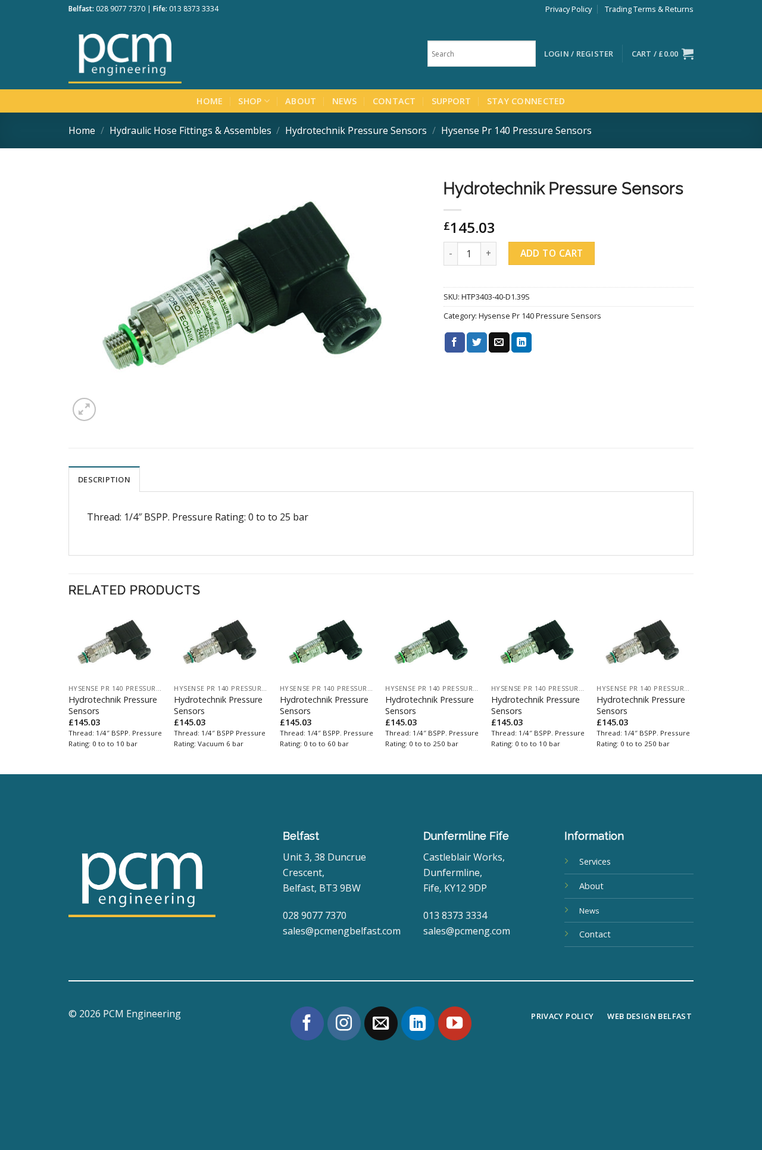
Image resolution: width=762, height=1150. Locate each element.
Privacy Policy (568, 9)
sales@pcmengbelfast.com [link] (342, 930)
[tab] (104, 478)
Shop (249, 101)
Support (451, 101)
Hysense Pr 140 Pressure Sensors (516, 130)
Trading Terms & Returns (649, 9)
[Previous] (69, 692)
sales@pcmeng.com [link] (466, 930)
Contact (394, 101)
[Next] (690, 692)
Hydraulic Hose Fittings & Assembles (190, 130)
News (344, 101)
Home (209, 101)
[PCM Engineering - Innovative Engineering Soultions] (157, 53)
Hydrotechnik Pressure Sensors (356, 130)
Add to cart (551, 253)
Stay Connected (526, 101)
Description (104, 479)
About (300, 101)
